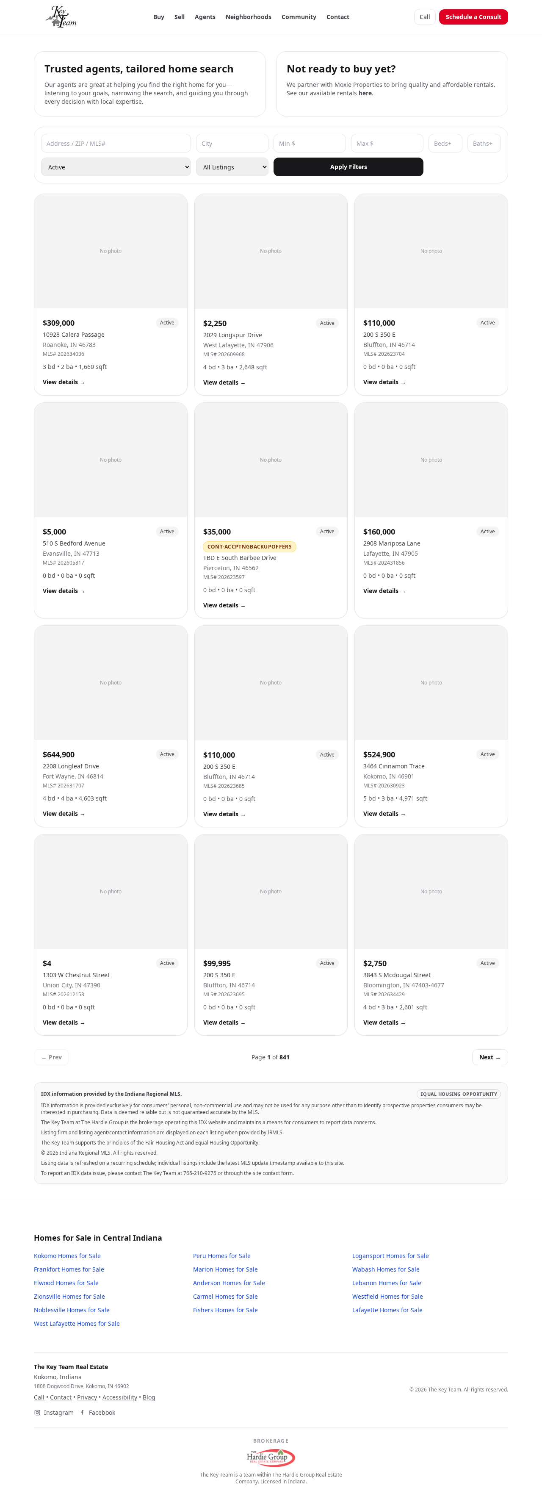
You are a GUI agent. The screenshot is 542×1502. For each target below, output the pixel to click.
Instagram (59, 1412)
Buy (158, 17)
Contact (337, 17)
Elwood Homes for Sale (66, 1283)
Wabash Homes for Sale (386, 1269)
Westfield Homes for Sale (387, 1296)
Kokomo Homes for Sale (67, 1256)
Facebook (102, 1412)
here (365, 93)
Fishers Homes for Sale (225, 1310)
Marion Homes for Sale (225, 1269)
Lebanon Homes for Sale (386, 1283)
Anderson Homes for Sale (229, 1283)
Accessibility (119, 1397)
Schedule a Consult (473, 17)
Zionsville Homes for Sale (69, 1296)
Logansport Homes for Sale (390, 1256)
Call (425, 17)
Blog (149, 1397)
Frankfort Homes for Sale (69, 1269)
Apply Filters (348, 167)
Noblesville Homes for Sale (72, 1310)
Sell (179, 17)
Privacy (87, 1397)
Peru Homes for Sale (222, 1256)
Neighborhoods (248, 17)
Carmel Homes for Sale (225, 1296)
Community (299, 17)
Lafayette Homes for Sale (387, 1310)
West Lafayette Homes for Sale (77, 1323)
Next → (490, 1057)
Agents (205, 17)
